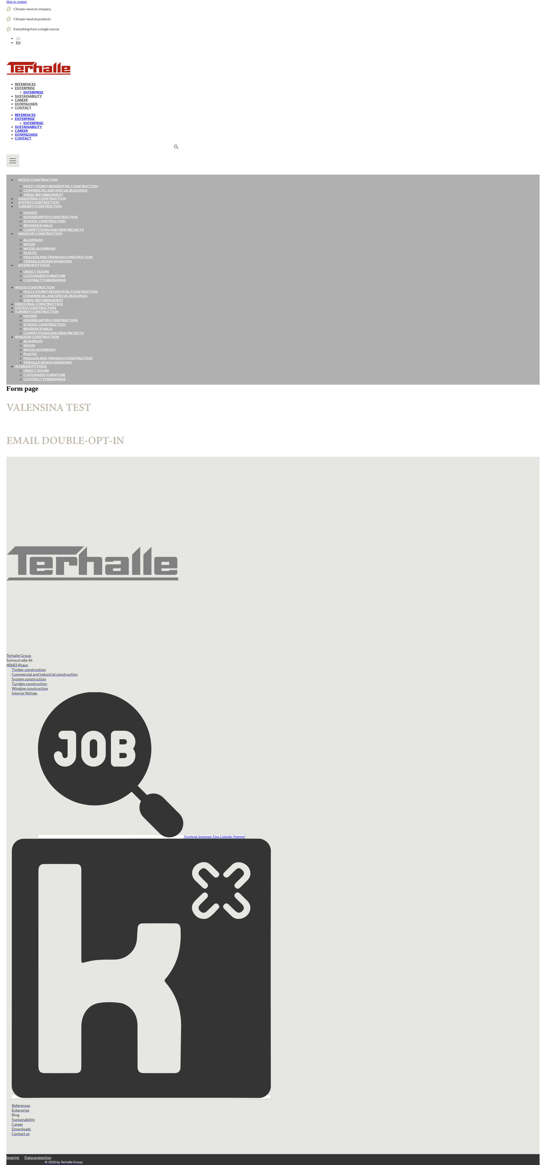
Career (21, 100)
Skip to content (16, 2)
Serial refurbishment (43, 195)
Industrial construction (42, 198)
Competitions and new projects (53, 230)
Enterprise (25, 88)
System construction (38, 202)
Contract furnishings (44, 280)
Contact (23, 107)
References (25, 84)
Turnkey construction (40, 206)
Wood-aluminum (39, 248)
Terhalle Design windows (47, 261)
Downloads (26, 104)
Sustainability (28, 96)
